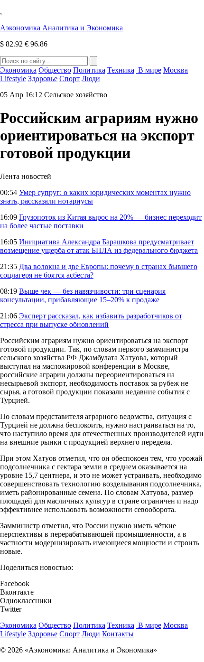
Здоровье (42, 79)
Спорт (69, 79)
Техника (120, 70)
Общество (54, 70)
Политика (89, 70)
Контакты (118, 634)
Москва (175, 70)
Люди (91, 79)
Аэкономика (61, 28)
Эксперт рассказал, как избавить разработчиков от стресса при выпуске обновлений (91, 320)
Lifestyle (13, 79)
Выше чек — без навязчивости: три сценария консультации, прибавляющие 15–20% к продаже (83, 295)
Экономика (18, 70)
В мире (148, 70)
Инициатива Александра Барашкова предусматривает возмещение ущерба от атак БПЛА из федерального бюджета (99, 246)
